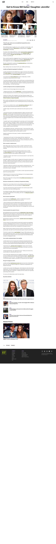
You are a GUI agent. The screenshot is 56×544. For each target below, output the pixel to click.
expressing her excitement (20, 60)
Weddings (13, 345)
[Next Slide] (36, 32)
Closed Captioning (25, 354)
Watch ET (32, 1)
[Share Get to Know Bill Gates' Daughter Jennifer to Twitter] (29, 40)
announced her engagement (27, 52)
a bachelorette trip (22, 63)
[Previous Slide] (1, 32)
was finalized (17, 232)
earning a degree (16, 74)
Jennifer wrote (31, 255)
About (13, 357)
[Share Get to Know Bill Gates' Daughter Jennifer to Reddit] (30, 40)
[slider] (18, 27)
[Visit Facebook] (42, 351)
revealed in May (26, 53)
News (28, 5)
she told (20, 105)
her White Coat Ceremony (25, 178)
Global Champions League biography (11, 98)
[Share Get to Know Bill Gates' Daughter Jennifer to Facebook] (27, 40)
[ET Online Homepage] (3, 2)
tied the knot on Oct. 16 (15, 263)
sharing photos (27, 59)
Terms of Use (24, 352)
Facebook (13, 352)
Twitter (13, 354)
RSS (12, 360)
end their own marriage (16, 54)
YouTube (13, 355)
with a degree (8, 73)
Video (27, 1)
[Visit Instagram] (47, 351)
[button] (2, 29)
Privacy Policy (24, 353)
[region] (19, 20)
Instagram (13, 353)
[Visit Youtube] (49, 351)
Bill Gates (8, 345)
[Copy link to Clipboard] (34, 40)
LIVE (22, 1)
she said (5, 114)
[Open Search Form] (53, 2)
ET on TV (13, 356)
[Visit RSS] (52, 351)
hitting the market (29, 192)
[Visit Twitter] (44, 351)
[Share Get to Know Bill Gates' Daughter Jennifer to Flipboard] (32, 40)
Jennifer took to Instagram (16, 246)
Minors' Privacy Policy (25, 356)
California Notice (24, 355)
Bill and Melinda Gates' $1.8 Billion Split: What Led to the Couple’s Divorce (18, 299)
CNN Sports (18, 91)
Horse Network (14, 76)
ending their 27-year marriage (26, 212)
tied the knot (16, 48)
